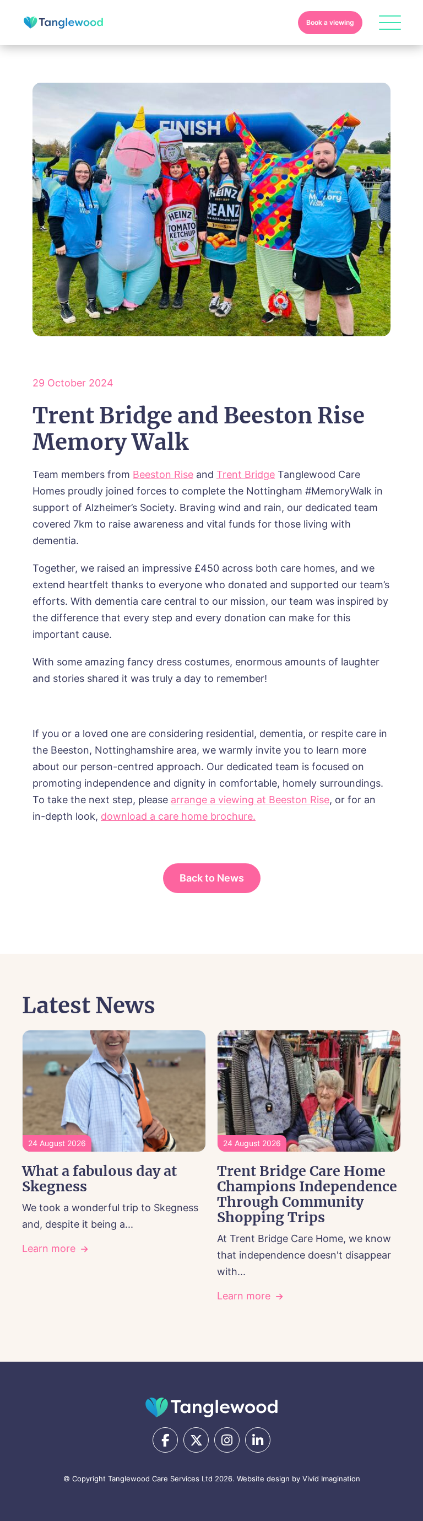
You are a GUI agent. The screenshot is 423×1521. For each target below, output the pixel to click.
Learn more (48, 1248)
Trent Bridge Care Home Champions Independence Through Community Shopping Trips (307, 1194)
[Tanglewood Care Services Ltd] (211, 1407)
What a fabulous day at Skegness (99, 1178)
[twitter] (196, 1440)
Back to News (212, 878)
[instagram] (227, 1440)
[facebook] (165, 1440)
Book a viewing (330, 22)
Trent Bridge (245, 474)
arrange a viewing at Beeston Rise (250, 799)
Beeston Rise (163, 474)
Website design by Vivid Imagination (298, 1478)
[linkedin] (257, 1440)
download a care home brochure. (178, 816)
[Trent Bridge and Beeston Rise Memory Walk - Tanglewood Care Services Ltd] (63, 22)
